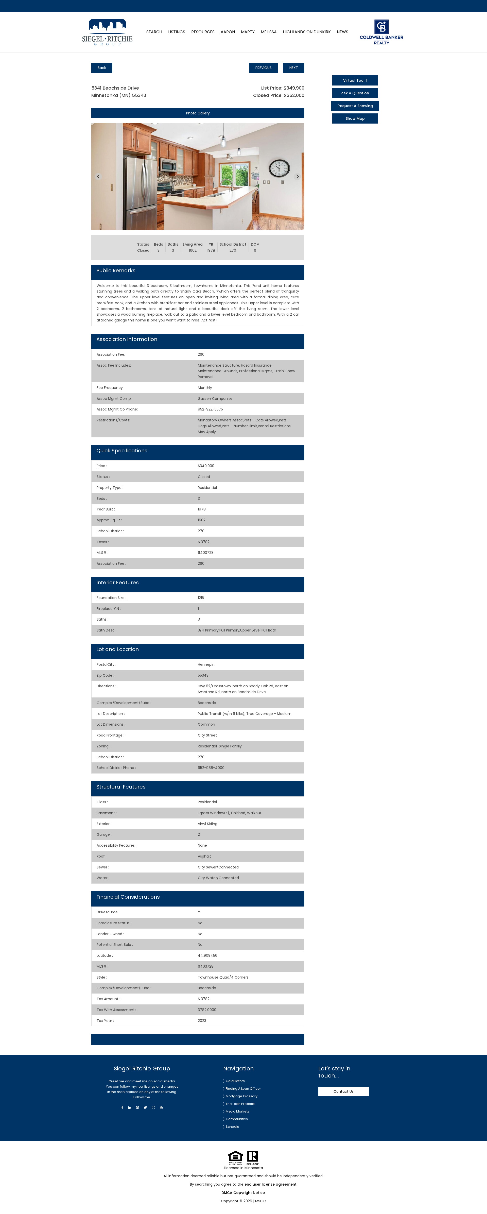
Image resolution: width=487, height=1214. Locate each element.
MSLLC (260, 1201)
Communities (237, 1119)
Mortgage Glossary (241, 1096)
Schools (232, 1126)
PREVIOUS (263, 67)
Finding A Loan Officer (243, 1088)
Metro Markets (237, 1111)
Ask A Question (355, 93)
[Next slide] (297, 176)
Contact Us (344, 1091)
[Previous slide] (98, 176)
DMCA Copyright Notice (243, 1192)
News (342, 32)
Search (154, 32)
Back (102, 67)
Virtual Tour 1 (355, 80)
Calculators (235, 1081)
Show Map (355, 118)
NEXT (293, 67)
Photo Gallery (198, 113)
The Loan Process (240, 1103)
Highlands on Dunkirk (307, 32)
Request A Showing (355, 105)
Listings (176, 32)
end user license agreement (271, 1184)
